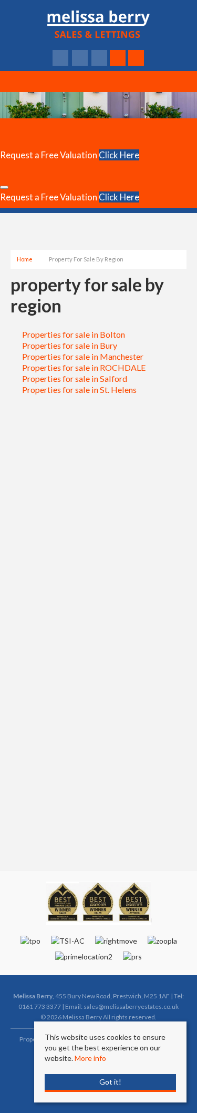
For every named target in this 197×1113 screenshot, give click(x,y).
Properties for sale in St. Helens (79, 389)
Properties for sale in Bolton (73, 334)
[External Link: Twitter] (80, 58)
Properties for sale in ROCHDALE (84, 367)
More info (90, 1058)
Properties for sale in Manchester (82, 356)
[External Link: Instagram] (100, 58)
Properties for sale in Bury (69, 345)
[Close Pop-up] (4, 187)
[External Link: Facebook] (61, 58)
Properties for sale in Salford (74, 378)
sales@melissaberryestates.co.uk (131, 1006)
